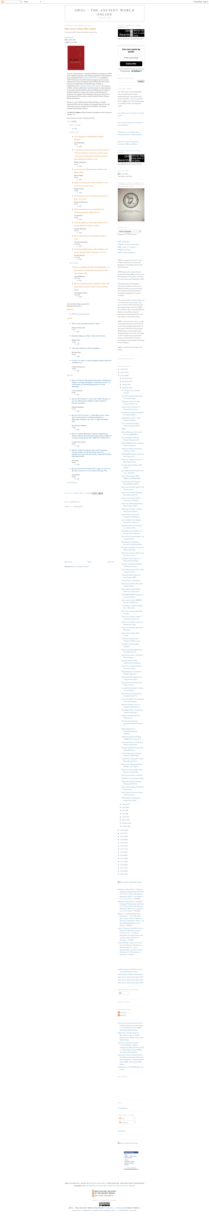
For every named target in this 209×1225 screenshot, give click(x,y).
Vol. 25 (69, 121)
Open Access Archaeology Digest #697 (130, 977)
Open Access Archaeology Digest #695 (130, 982)
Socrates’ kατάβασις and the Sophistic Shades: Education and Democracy (92, 361)
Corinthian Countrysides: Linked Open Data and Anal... (132, 760)
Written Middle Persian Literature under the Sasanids (133, 444)
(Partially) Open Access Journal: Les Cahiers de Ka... (132, 526)
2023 (122, 830)
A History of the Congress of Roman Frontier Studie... (131, 559)
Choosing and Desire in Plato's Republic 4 (86, 348)
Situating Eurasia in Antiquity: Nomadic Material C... (132, 672)
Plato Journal (69, 37)
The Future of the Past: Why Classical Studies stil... (131, 402)
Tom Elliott (122, 1015)
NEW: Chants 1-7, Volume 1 (127, 247)
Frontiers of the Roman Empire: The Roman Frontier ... (132, 565)
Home (90, 562)
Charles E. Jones (137, 260)
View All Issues (72, 482)
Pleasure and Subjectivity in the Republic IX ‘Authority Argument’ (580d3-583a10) (88, 210)
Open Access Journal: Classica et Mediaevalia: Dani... (132, 623)
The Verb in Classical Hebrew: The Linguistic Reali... (133, 537)
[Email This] (93, 493)
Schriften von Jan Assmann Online (133, 778)
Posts (122, 1118)
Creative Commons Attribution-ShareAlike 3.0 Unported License (104, 1210)
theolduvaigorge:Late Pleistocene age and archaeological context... (130, 970)
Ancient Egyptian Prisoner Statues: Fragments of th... (131, 438)
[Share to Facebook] (100, 493)
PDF (75, 129)
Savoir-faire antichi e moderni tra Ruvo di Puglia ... (132, 656)
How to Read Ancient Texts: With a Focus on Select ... (133, 570)
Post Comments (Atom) (81, 566)
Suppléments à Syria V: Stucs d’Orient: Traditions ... (131, 419)
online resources (98, 1183)
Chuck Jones (78, 493)
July (123, 807)
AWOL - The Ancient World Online (105, 12)
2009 (122, 874)
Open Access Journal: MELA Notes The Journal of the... (131, 590)
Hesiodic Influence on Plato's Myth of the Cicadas (88, 336)
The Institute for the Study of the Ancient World (110, 1186)
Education (127, 1161)
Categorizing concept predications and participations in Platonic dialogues (91, 154)
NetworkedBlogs (129, 1152)
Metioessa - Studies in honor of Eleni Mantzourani (132, 460)
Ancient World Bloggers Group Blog (131, 275)
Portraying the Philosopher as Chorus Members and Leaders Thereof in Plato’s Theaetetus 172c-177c (91, 250)
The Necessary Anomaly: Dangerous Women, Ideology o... (132, 723)
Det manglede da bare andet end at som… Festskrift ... (133, 471)
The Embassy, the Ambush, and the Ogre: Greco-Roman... (132, 532)
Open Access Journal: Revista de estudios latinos (132, 584)
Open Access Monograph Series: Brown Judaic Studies (132, 504)
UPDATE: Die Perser (124, 250)
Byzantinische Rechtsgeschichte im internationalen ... (132, 397)
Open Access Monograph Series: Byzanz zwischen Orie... (132, 771)
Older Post (110, 562)
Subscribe (131, 64)
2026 (122, 369)
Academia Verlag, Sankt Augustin (90, 86)
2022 (122, 833)
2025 (122, 372)
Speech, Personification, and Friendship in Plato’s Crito (90, 237)
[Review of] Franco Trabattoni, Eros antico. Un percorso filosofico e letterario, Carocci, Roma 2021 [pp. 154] (91, 469)
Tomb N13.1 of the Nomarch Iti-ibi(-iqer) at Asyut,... (132, 667)
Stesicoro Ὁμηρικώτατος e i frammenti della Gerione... (131, 705)
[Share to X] (97, 493)
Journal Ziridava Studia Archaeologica (130, 974)
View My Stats (122, 1108)
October (125, 384)
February (125, 823)
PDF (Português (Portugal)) (80, 314)
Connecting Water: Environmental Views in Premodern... (133, 700)
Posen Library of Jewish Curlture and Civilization (132, 793)
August (124, 804)
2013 (122, 861)
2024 (122, 375)
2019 (122, 843)
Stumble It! (121, 1131)
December (125, 378)
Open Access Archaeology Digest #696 (130, 980)
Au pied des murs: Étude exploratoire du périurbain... (132, 661)
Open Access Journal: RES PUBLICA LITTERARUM (131, 477)
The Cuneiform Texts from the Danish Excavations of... (131, 521)
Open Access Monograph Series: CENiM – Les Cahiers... (132, 765)
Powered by (125, 71)
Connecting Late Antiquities (131, 580)
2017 (122, 849)
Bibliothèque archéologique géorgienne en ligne (131, 799)
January (125, 826)
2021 (122, 836)
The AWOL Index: (124, 92)
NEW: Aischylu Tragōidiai (126, 252)
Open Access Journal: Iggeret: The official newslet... (133, 488)
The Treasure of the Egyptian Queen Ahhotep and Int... (131, 482)
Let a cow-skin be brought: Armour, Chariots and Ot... (131, 424)
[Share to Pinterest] (102, 493)
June (124, 810)
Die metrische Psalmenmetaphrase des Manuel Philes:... (133, 413)
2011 (122, 868)
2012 (122, 865)
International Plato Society (91, 78)
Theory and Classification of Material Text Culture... (131, 408)
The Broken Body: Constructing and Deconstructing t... (132, 711)
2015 (122, 855)
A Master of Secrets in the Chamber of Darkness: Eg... (131, 639)
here (73, 114)
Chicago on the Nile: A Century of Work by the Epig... (133, 548)
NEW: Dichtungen (124, 241)
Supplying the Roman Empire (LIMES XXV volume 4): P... (132, 738)
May (124, 813)
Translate (134, 234)
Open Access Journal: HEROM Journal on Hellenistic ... (132, 601)
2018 (122, 846)
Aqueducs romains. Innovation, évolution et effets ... (132, 449)
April (124, 817)
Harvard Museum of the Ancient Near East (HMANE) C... (132, 433)
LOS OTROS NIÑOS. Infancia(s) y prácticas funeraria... (133, 595)
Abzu (136, 321)
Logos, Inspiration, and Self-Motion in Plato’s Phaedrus (89, 138)
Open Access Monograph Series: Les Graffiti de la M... (132, 650)
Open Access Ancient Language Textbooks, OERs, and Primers (128, 142)
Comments (124, 1122)
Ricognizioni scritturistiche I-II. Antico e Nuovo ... (132, 683)
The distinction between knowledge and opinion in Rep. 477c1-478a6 (91, 197)
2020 (122, 839)
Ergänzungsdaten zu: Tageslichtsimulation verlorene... (129, 731)
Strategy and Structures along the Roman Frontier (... (132, 749)
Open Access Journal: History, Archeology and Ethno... (131, 499)
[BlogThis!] (95, 493)
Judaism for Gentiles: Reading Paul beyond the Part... (131, 782)
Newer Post (68, 562)
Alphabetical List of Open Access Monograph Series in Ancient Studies (130, 133)
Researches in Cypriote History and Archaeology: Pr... (132, 694)
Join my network (131, 1167)
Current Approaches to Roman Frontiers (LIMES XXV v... (132, 754)
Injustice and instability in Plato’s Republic (91, 184)
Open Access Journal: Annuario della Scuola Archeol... (132, 510)
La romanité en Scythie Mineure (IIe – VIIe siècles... (132, 606)
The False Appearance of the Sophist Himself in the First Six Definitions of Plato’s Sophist (91, 224)
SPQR (124, 429)
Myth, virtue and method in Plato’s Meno (86, 323)
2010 (122, 871)
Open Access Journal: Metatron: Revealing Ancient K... (132, 493)
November (125, 381)
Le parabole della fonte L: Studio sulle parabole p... (132, 689)
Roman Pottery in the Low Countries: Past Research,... (131, 515)
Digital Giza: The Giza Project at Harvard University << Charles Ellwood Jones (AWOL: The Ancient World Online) (130, 1036)
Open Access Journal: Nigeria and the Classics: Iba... (133, 554)
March (124, 820)
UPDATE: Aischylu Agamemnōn (128, 244)
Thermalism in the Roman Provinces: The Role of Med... (132, 543)
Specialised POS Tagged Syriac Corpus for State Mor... (132, 678)
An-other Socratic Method (90, 170)
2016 (122, 852)
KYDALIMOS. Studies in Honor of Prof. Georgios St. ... (133, 455)
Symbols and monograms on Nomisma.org (131, 716)
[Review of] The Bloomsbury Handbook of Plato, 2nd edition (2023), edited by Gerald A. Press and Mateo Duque (91, 286)
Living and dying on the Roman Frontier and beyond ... (132, 743)
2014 (122, 858)
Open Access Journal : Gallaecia (132, 775)
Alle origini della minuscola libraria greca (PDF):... (131, 576)
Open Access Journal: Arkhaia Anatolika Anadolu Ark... (131, 617)
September (126, 388)
